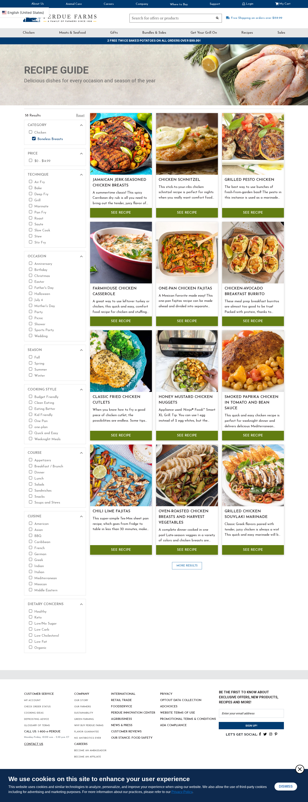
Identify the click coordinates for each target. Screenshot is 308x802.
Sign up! (251, 725)
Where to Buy (179, 4)
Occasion (37, 256)
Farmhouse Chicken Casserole (115, 291)
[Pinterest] (276, 734)
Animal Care (74, 4)
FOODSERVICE (121, 706)
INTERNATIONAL (123, 694)
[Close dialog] (299, 769)
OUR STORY (81, 700)
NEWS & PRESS (121, 725)
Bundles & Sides (154, 32)
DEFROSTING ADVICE (36, 719)
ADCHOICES (168, 706)
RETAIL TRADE (121, 700)
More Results (187, 565)
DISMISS (286, 786)
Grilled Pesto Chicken (249, 180)
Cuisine (34, 516)
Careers (109, 4)
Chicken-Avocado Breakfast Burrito (245, 291)
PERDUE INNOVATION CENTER (133, 712)
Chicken (29, 32)
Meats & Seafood (72, 32)
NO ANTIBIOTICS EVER (87, 738)
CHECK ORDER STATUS (37, 707)
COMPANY (81, 694)
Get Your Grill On (204, 32)
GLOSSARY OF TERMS (37, 725)
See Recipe (121, 212)
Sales (281, 32)
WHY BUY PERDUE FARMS (89, 725)
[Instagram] (270, 734)
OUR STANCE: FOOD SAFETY (132, 738)
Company (142, 4)
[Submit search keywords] (217, 17)
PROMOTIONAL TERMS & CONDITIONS (188, 719)
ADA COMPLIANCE (173, 725)
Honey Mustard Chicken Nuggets (186, 400)
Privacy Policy (181, 792)
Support (215, 4)
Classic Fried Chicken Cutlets (116, 400)
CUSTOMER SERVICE (39, 694)
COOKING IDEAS (34, 713)
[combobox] (175, 18)
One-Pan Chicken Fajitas (185, 289)
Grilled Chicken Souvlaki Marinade (246, 514)
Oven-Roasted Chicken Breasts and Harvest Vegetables (183, 517)
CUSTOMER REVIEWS (126, 731)
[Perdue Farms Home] (59, 17)
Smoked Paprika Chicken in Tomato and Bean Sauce (251, 402)
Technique (38, 174)
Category (37, 125)
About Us (37, 3)
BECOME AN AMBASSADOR (90, 751)
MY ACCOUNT (32, 700)
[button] (247, 3)
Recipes (247, 32)
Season (35, 350)
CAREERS (81, 744)
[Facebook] (260, 734)
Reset (80, 115)
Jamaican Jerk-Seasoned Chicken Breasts (119, 182)
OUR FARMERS (82, 707)
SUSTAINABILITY (83, 713)
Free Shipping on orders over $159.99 (256, 18)
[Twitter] (265, 734)
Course (35, 453)
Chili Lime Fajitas (111, 511)
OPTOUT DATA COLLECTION (180, 700)
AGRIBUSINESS (121, 719)
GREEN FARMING (84, 719)
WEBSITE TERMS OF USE (177, 712)
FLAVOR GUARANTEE (86, 732)
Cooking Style (42, 389)
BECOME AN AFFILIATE (87, 757)
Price (33, 153)
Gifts (114, 32)
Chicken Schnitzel (179, 180)
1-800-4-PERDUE (49, 731)
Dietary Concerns (45, 604)
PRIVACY (166, 694)
